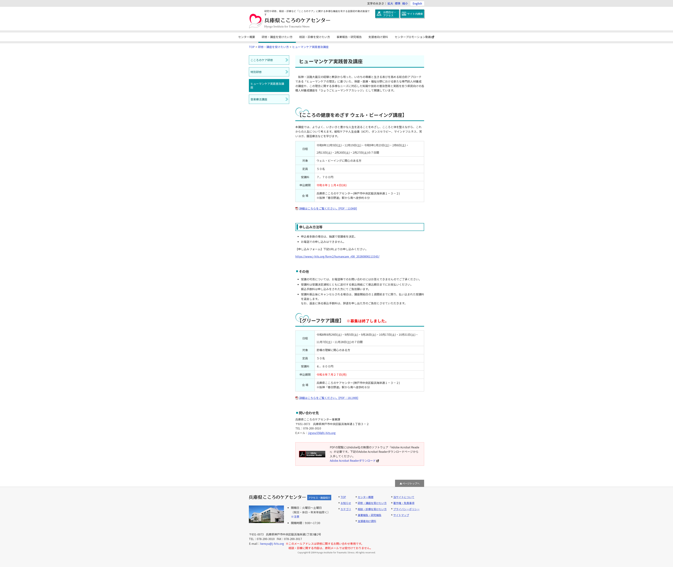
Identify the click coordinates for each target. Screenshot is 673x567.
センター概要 (246, 37)
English (417, 3)
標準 (397, 3)
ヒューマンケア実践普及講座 (310, 47)
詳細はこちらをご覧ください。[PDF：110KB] (328, 208)
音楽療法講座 (258, 99)
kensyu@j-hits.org (272, 543)
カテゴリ (346, 509)
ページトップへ (411, 483)
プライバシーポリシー (406, 509)
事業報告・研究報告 (349, 37)
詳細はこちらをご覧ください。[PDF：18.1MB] (328, 398)
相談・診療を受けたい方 (314, 37)
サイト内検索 (415, 13)
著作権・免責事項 (403, 503)
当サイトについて (403, 497)
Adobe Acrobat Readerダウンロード (353, 460)
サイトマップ (401, 515)
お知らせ (346, 503)
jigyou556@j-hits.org (322, 433)
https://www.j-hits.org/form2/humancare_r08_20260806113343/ (337, 256)
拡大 (390, 3)
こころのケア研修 (261, 60)
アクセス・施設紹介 (319, 497)
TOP (252, 47)
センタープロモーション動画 (413, 37)
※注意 (295, 516)
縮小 (405, 3)
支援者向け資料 (378, 37)
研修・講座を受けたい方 (277, 37)
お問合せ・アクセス (389, 14)
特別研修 (256, 72)
